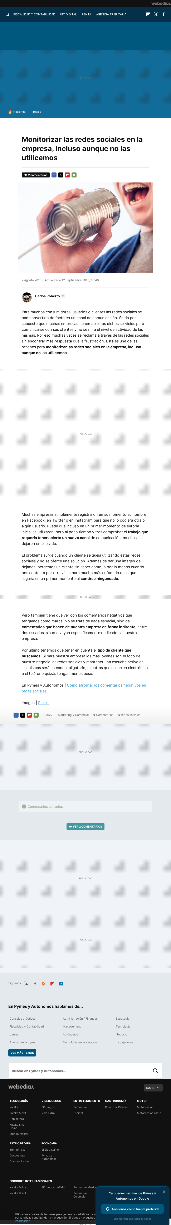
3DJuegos (48, 1107)
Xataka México (19, 1187)
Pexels (43, 703)
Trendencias (17, 1149)
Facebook (163, 14)
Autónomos (70, 1034)
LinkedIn (61, 982)
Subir (150, 1087)
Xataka (14, 1107)
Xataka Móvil (18, 1113)
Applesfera (17, 1118)
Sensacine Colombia (80, 1194)
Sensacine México (85, 1187)
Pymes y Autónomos (49, 1157)
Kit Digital (68, 14)
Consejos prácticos (22, 1018)
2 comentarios (37, 175)
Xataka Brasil (18, 1193)
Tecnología (123, 1026)
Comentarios (104, 715)
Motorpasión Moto (149, 1113)
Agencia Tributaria (111, 14)
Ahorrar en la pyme (22, 1042)
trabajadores (124, 1042)
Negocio (121, 1034)
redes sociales (130, 715)
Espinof (78, 1113)
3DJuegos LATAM (53, 1187)
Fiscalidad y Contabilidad (34, 14)
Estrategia (123, 1018)
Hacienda (19, 111)
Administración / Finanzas (80, 1018)
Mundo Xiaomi (19, 1133)
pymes (14, 1034)
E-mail (74, 174)
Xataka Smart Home (18, 1126)
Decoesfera (17, 1155)
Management (72, 1026)
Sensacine (80, 1107)
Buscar (155, 1071)
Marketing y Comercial (73, 715)
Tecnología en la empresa (80, 1042)
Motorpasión (145, 1107)
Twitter (155, 14)
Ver (87, 826)
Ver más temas (22, 1052)
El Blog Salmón (50, 1149)
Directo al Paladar (116, 1107)
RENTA (86, 14)
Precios (36, 111)
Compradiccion (19, 1161)
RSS (43, 982)
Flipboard (148, 14)
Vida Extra (48, 1113)
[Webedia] (161, 3)
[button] (49, 295)
